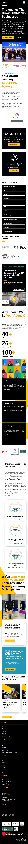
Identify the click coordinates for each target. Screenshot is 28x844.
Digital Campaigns (8, 223)
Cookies (24, 840)
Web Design (6, 227)
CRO (5, 206)
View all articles (6, 717)
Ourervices (13, 144)
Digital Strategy (7, 214)
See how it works (13, 170)
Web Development (8, 231)
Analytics (6, 210)
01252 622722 (5, 810)
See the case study (18, 289)
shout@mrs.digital (6, 809)
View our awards (9, 640)
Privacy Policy (20, 840)
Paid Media (6, 198)
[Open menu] (24, 2)
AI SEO (5, 194)
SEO (5, 190)
